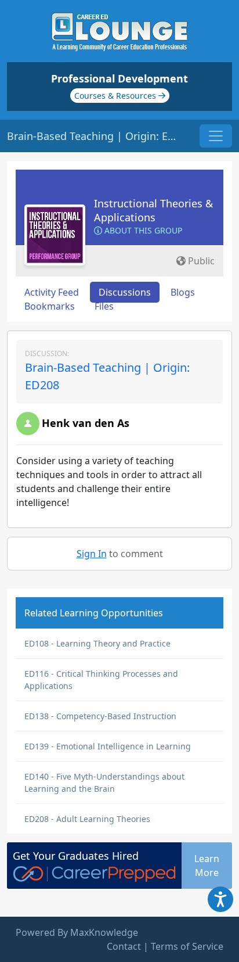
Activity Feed (51, 292)
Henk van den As (85, 423)
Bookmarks (49, 306)
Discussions (125, 292)
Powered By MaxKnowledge (77, 932)
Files (104, 306)
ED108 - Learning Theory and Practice (97, 643)
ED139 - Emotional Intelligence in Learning (107, 746)
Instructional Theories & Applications (153, 210)
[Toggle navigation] (216, 136)
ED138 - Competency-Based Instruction (100, 716)
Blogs (183, 292)
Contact (124, 946)
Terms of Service (187, 946)
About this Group (142, 230)
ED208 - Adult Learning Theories (87, 818)
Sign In (92, 553)
